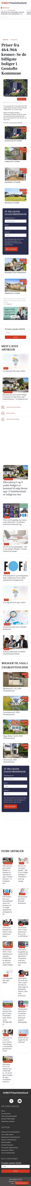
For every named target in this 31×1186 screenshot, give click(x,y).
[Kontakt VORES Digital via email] (20, 1101)
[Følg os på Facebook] (11, 1101)
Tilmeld (15, 337)
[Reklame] (15, 313)
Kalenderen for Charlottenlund (10, 1137)
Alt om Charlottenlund (8, 1153)
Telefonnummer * (10, 218)
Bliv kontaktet (11, 249)
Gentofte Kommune (7, 1145)
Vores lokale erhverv (7, 1134)
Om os (3, 1111)
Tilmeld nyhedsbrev (22, 1183)
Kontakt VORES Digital (8, 1119)
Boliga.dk (9, 304)
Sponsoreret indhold (7, 1150)
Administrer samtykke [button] (8, 1121)
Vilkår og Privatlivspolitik (9, 1116)
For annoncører (6, 1113)
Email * (7, 225)
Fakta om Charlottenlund (8, 1140)
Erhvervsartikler (6, 1142)
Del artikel (20, 99)
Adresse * (7, 232)
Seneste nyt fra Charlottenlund (10, 1132)
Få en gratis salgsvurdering (9, 1147)
